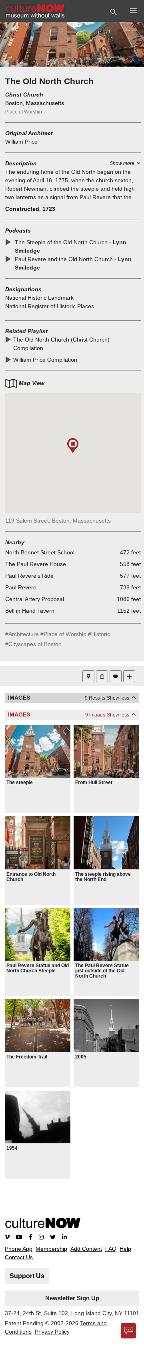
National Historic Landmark (39, 297)
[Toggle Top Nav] (114, 11)
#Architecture (22, 634)
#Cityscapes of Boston (33, 644)
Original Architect (29, 133)
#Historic (99, 634)
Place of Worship (23, 112)
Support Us (27, 1275)
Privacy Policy (52, 1331)
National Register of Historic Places (49, 306)
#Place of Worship (63, 634)
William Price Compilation (45, 359)
